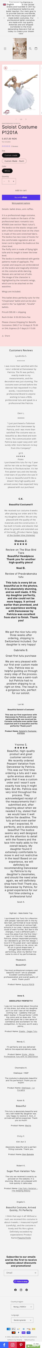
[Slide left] (16, 119)
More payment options (21, 203)
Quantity (5, 176)
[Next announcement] (38, 18)
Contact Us (34, 1346)
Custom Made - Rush (14, 161)
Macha (28, 1126)
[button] (5, 48)
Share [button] (7, 336)
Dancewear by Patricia (20, 1337)
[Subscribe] (35, 1273)
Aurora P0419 (28, 984)
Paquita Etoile (24, 1238)
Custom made (11, 155)
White (7, 171)
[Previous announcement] (4, 18)
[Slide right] (26, 119)
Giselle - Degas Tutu (28, 1031)
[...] (16, 532)
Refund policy (30, 1340)
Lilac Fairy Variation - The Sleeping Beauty (25, 1189)
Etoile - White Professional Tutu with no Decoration (21, 1055)
